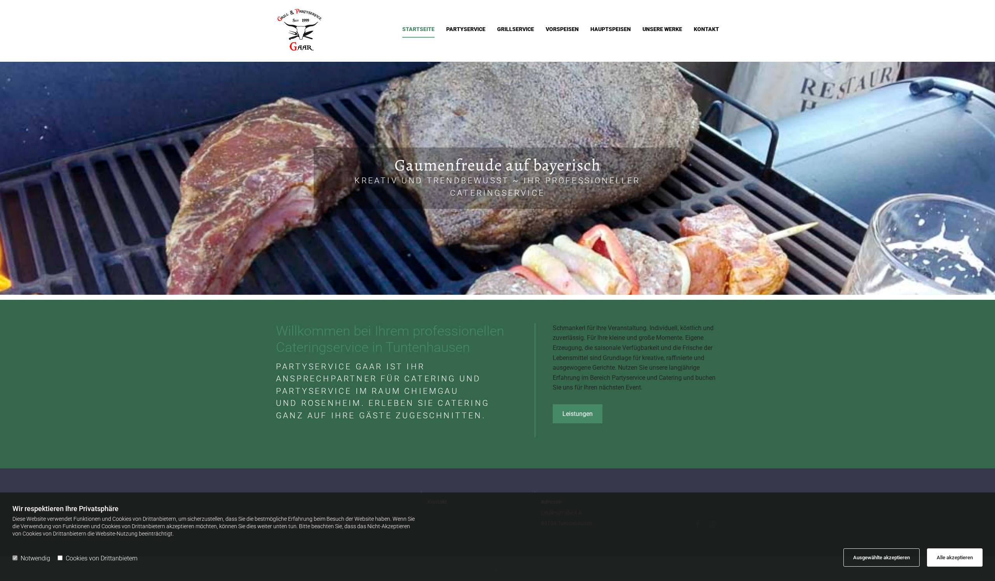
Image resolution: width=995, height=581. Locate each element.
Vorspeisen (562, 29)
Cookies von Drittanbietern (102, 558)
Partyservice (465, 29)
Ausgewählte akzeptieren (881, 557)
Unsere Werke (662, 29)
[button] (577, 413)
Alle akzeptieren (955, 557)
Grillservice (515, 29)
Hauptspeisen (610, 29)
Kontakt (706, 29)
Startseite (418, 29)
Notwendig (35, 558)
